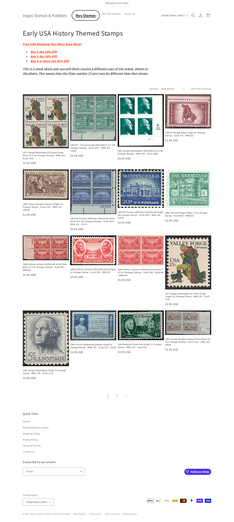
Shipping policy (130, 514)
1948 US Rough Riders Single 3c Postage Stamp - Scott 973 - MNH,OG (185, 134)
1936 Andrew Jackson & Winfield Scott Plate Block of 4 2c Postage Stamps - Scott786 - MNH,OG (45, 267)
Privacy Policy (30, 439)
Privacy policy (95, 514)
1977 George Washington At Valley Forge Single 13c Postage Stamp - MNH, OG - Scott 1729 (187, 296)
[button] (86, 15)
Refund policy (79, 514)
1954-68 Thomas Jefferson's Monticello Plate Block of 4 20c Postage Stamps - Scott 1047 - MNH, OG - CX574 (92, 221)
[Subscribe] (80, 471)
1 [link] (107, 395)
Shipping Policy (31, 433)
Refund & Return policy (35, 427)
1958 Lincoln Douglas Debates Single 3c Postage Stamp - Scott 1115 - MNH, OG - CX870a (43, 207)
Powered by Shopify (61, 514)
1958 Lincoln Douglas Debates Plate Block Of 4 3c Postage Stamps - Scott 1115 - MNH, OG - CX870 (188, 342)
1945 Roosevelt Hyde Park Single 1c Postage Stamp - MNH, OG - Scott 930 (140, 346)
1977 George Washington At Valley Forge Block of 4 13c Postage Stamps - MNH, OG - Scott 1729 (44, 155)
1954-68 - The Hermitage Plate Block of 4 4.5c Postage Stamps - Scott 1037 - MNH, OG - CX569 (93, 148)
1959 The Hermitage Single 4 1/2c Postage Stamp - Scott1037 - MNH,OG (186, 214)
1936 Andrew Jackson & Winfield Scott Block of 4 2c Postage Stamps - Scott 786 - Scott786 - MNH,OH (140, 272)
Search (26, 421)
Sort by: (154, 88)
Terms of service (112, 514)
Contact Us (29, 451)
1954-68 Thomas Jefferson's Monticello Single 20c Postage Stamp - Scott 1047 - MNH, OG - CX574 (140, 215)
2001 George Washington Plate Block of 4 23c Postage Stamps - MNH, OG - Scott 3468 (140, 152)
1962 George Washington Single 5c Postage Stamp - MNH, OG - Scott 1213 (44, 372)
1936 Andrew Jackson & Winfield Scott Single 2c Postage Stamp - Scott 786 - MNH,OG (92, 271)
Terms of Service (32, 445)
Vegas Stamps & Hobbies (41, 514)
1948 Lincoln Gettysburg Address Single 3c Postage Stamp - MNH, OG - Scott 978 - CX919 (93, 346)
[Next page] (126, 395)
